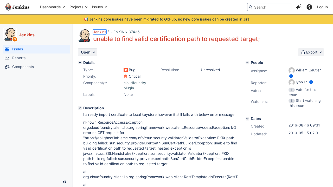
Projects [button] (76, 7)
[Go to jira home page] (17, 7)
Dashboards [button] (50, 7)
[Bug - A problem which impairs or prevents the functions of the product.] (126, 70)
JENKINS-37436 (125, 32)
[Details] (80, 62)
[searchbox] (269, 7)
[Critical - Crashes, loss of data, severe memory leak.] (126, 76)
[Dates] (247, 119)
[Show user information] (291, 76)
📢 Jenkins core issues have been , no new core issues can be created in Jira (166, 19)
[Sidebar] (64, 182)
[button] (299, 7)
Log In (322, 7)
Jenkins (99, 32)
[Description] (80, 108)
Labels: (89, 94)
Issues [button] (97, 7)
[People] (247, 62)
